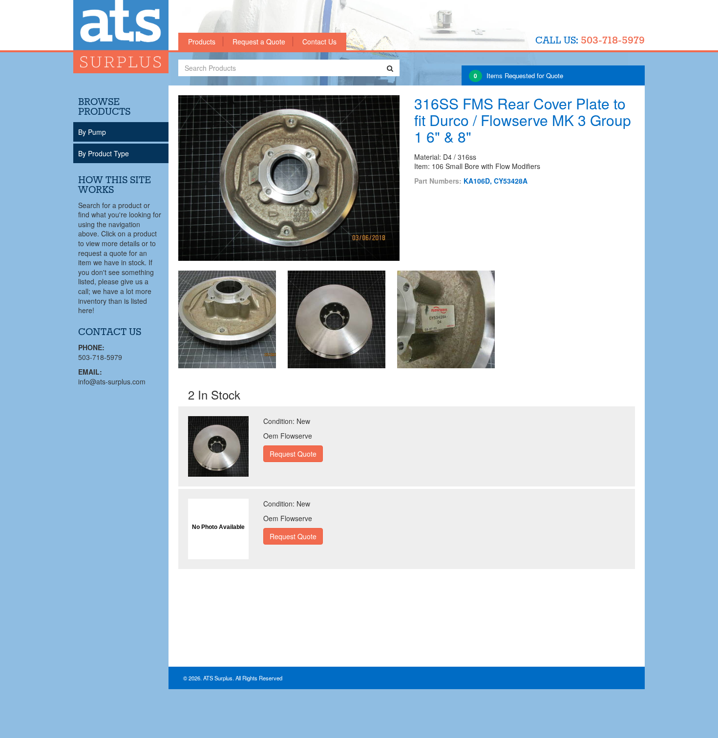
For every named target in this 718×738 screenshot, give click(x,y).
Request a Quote (258, 41)
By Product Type (103, 153)
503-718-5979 (613, 40)
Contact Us (319, 41)
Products (201, 41)
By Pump (92, 132)
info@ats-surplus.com (112, 381)
